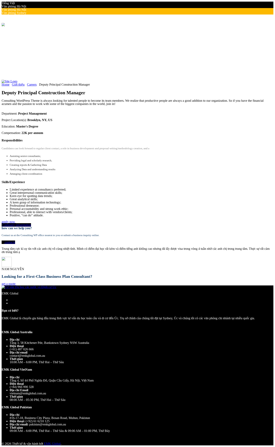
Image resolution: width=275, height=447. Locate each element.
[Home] (9, 81)
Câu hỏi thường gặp (30, 44)
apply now (9, 221)
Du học (14, 50)
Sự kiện (23, 63)
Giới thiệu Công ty (29, 37)
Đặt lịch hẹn (17, 69)
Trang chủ (16, 31)
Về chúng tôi (18, 34)
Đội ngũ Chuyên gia (31, 40)
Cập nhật (15, 56)
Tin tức (22, 60)
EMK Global (52, 443)
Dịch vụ (15, 47)
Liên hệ (14, 66)
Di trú (13, 53)
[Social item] (3, 76)
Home (5, 84)
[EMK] (7, 24)
